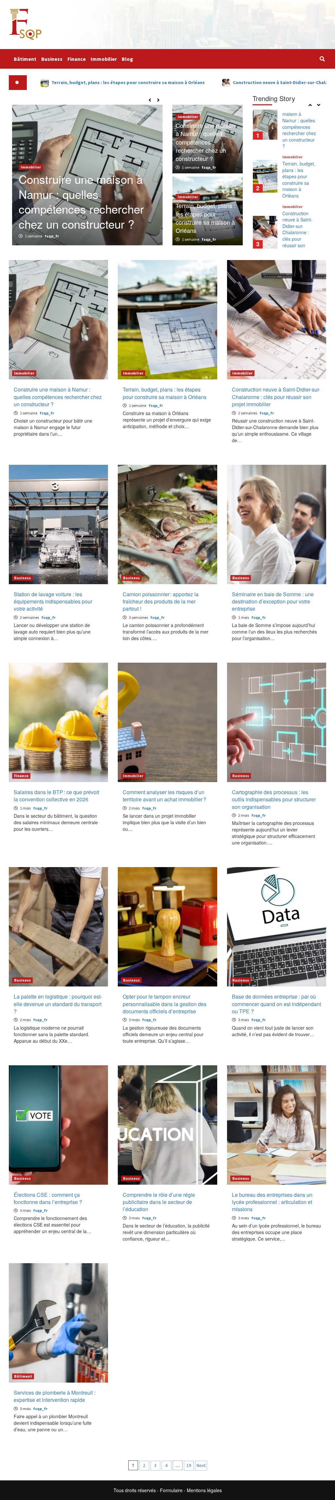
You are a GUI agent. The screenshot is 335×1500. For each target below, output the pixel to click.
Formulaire (171, 1490)
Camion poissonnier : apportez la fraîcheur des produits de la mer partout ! (161, 601)
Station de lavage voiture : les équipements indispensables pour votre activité (299, 235)
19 (188, 1465)
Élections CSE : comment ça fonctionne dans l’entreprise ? (48, 1198)
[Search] (322, 59)
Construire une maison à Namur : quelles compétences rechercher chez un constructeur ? (205, 142)
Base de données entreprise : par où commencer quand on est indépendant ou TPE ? (276, 1004)
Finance (76, 59)
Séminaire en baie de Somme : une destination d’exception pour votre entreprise (273, 601)
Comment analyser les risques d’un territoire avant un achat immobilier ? (164, 795)
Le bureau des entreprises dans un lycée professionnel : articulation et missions (272, 1202)
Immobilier (104, 59)
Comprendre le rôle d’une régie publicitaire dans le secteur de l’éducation (159, 1202)
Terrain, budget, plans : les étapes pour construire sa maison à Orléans (86, 209)
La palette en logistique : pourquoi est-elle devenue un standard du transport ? (58, 1004)
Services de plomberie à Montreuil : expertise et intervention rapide (55, 1396)
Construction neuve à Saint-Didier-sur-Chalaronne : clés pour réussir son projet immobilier (297, 179)
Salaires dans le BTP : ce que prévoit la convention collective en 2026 (56, 795)
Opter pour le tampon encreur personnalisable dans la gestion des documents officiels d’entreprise (164, 1004)
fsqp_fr (51, 236)
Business (51, 59)
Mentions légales (204, 1490)
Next (201, 1465)
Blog (127, 59)
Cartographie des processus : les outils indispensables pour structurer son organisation (274, 799)
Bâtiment (25, 59)
